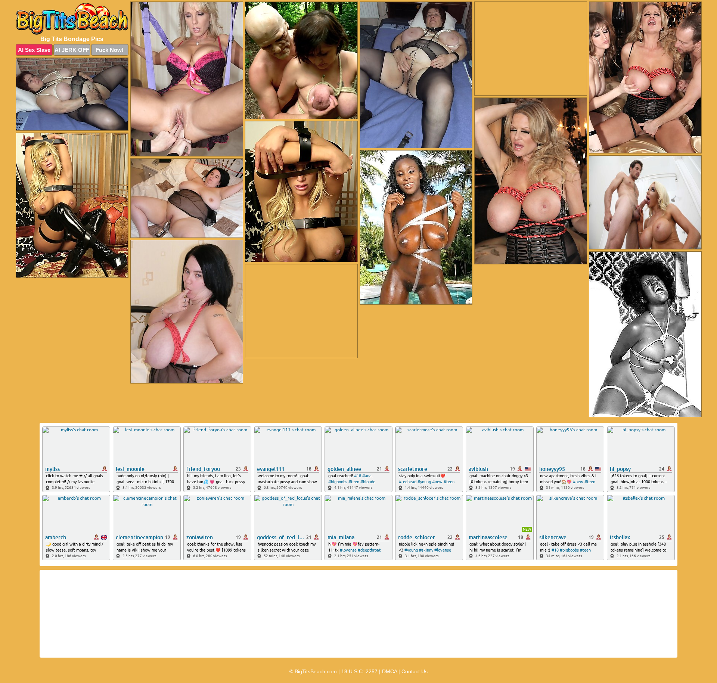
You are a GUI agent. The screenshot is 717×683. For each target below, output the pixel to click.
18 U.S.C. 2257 (359, 671)
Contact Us (414, 671)
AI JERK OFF (72, 50)
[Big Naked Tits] (72, 19)
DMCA (389, 671)
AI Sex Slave (34, 50)
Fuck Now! (110, 50)
